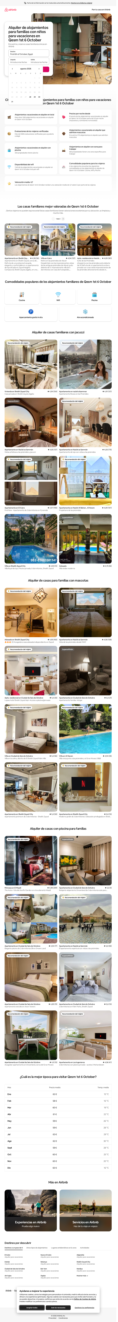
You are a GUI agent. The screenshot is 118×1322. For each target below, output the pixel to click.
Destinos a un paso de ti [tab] (14, 1248)
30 (39, 97)
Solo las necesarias (58, 1308)
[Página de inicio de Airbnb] (10, 9)
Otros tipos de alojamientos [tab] (36, 1248)
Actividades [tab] (84, 1248)
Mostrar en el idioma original (81, 3)
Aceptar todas (31, 1308)
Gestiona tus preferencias (84, 1308)
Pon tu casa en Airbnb (101, 9)
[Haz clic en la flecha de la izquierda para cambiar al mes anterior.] (12, 68)
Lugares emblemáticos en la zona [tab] (63, 1248)
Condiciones (63, 1318)
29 (35, 97)
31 (12, 102)
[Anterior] (53, 219)
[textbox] (18, 62)
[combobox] (28, 54)
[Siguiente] (63, 219)
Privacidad (52, 1318)
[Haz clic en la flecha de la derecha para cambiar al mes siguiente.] (39, 68)
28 (30, 97)
